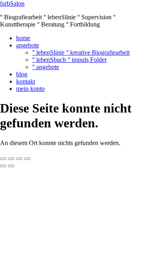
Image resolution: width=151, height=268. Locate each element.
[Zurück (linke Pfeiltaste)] (3, 166)
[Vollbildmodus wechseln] (11, 159)
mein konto (30, 88)
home (23, 38)
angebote (27, 45)
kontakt (25, 81)
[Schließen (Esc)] (27, 159)
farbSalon (12, 3)
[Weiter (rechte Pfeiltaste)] (11, 166)
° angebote (45, 66)
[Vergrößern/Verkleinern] (3, 159)
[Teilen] (19, 159)
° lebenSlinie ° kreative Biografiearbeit (81, 52)
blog (21, 74)
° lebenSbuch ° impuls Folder (69, 59)
